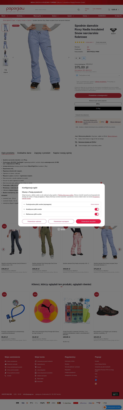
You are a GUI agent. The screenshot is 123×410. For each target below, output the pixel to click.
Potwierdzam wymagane (61, 221)
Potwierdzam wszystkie (88, 221)
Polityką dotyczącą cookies (66, 195)
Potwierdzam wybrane (34, 221)
